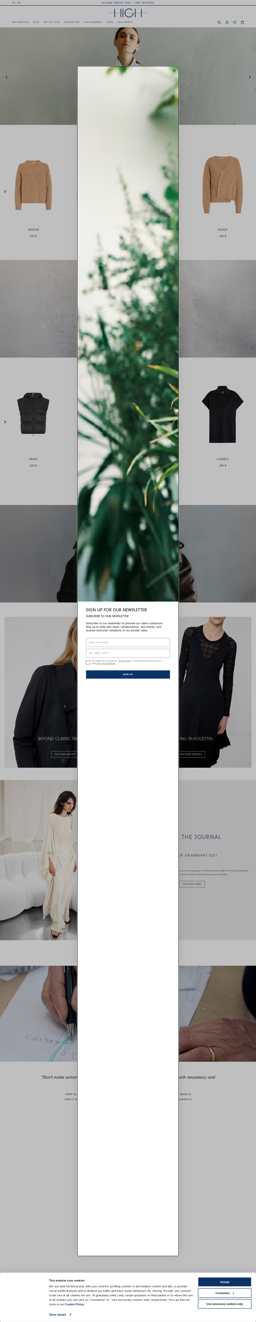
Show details (57, 1314)
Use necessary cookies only (225, 1303)
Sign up (128, 674)
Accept (224, 1282)
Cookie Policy (74, 1304)
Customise (223, 1292)
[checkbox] (88, 662)
